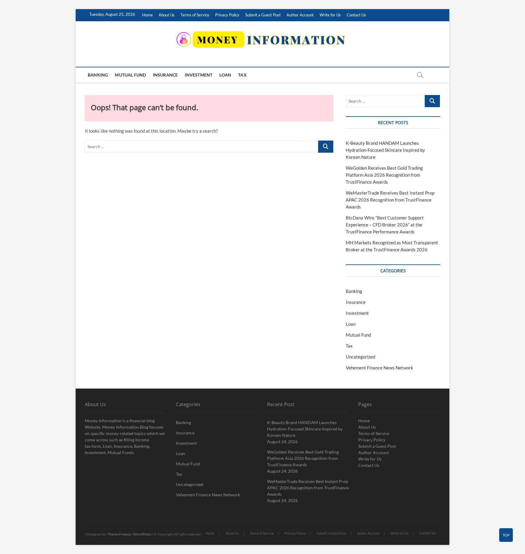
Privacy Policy (227, 14)
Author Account (300, 14)
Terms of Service (194, 14)
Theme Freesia (119, 534)
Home (147, 14)
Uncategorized (360, 356)
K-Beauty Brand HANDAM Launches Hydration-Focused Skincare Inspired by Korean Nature (385, 150)
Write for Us (330, 14)
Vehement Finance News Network (379, 367)
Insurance (165, 74)
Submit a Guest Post (263, 14)
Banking (98, 74)
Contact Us (356, 14)
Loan (225, 74)
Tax (242, 74)
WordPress (142, 534)
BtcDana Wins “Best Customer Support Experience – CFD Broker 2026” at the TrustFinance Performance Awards (385, 224)
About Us (167, 14)
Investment (198, 74)
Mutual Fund (130, 74)
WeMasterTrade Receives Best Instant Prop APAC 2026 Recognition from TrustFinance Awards (390, 199)
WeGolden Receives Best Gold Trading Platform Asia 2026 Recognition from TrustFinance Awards (384, 175)
